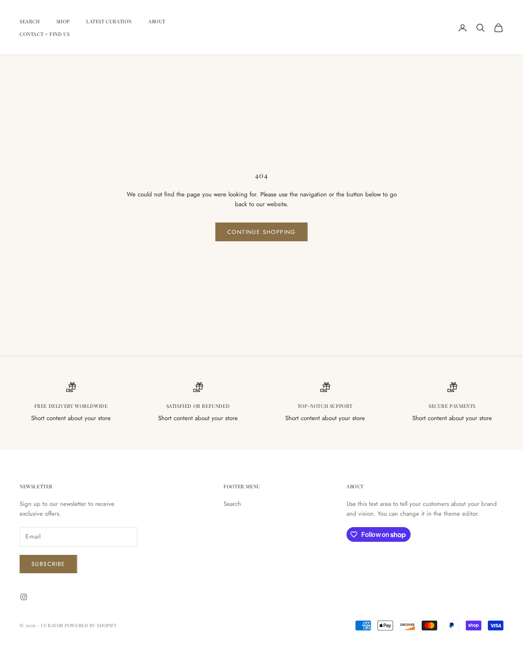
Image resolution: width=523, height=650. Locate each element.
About (156, 21)
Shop (63, 21)
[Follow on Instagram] (24, 597)
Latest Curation (109, 21)
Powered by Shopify (91, 625)
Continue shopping (261, 232)
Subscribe (48, 564)
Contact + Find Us (44, 34)
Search (30, 21)
